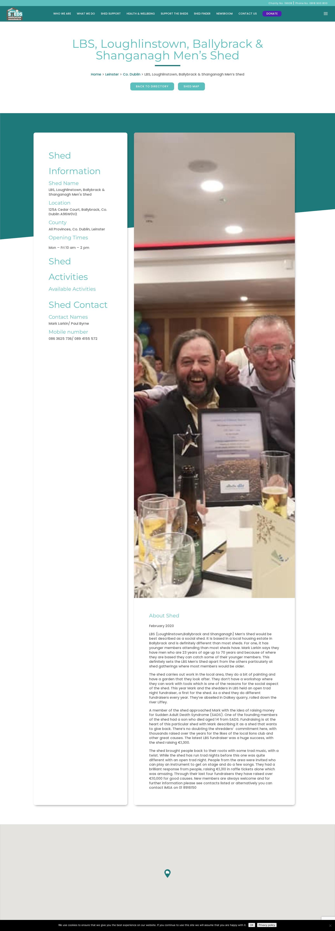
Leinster (112, 74)
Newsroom (224, 14)
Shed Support (111, 14)
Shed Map (191, 86)
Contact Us (247, 14)
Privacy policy (267, 925)
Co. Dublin (131, 74)
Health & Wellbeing (141, 14)
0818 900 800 (318, 3)
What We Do (86, 14)
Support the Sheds (174, 14)
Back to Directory (152, 86)
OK (252, 925)
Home (96, 74)
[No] (330, 926)
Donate (272, 14)
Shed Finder (202, 14)
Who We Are (62, 14)
